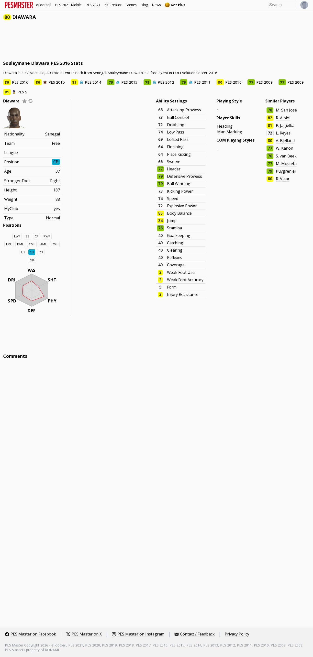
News (156, 4)
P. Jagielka (285, 125)
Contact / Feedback (197, 634)
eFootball (43, 4)
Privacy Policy (237, 634)
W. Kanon (284, 148)
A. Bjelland (285, 140)
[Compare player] (30, 101)
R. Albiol (283, 118)
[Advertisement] (92, 41)
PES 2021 (93, 4)
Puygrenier (286, 171)
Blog (144, 4)
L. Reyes (283, 133)
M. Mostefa (286, 163)
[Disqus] (156, 428)
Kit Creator (113, 4)
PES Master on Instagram (140, 634)
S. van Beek (286, 156)
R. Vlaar (283, 178)
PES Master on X (87, 634)
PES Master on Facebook (33, 634)
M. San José (286, 110)
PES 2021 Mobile (68, 4)
